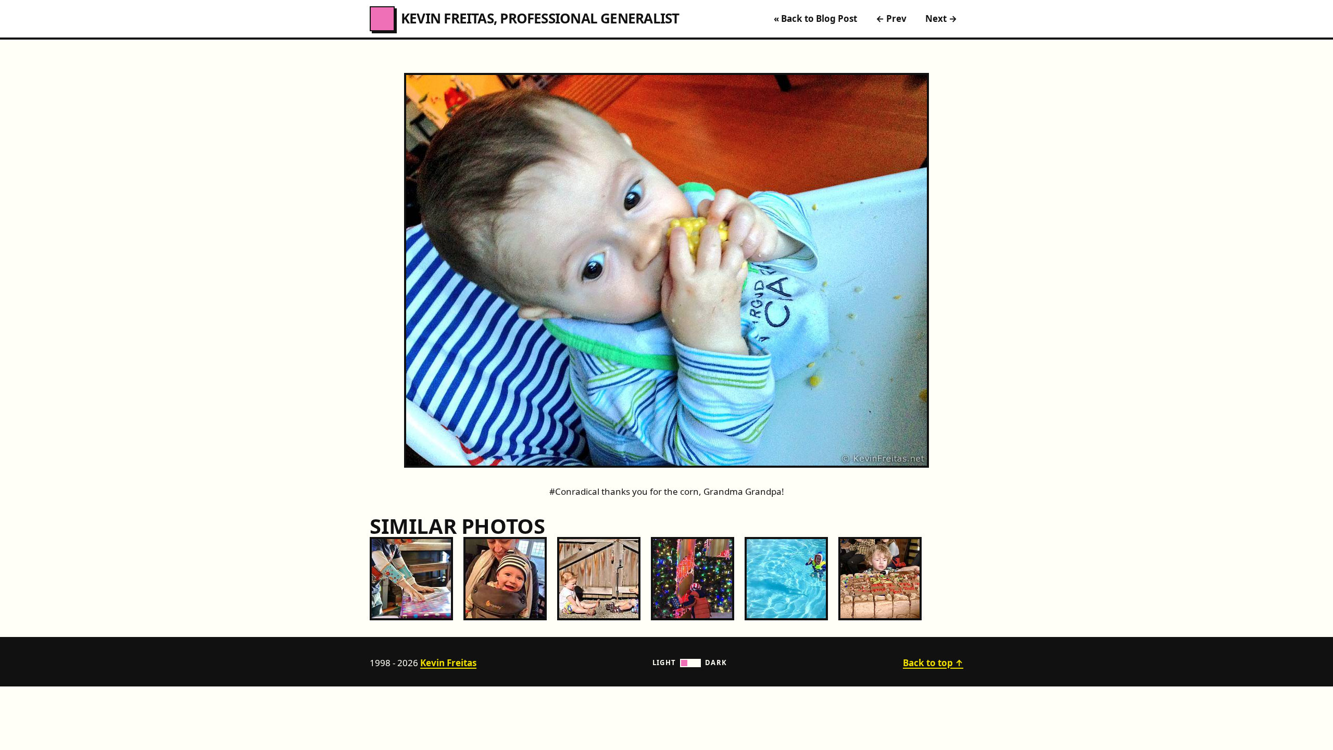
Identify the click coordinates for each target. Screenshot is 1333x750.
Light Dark (689, 662)
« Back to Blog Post (815, 18)
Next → (941, 18)
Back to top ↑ (933, 663)
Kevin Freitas (448, 663)
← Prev (891, 18)
